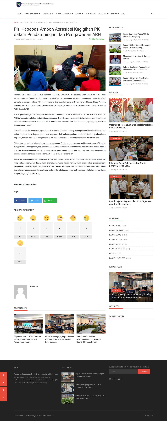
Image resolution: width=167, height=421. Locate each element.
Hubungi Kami (148, 416)
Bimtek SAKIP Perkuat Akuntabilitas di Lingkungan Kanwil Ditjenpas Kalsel (89, 339)
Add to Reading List (97, 39)
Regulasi (103, 13)
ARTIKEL (113, 253)
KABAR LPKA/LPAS (117, 258)
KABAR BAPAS (20, 39)
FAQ (123, 13)
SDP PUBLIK (90, 13)
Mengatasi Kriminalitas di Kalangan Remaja (137, 57)
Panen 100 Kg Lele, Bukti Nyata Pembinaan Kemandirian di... (135, 79)
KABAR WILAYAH (116, 230)
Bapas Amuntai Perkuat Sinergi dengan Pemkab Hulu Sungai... (90, 375)
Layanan (47, 13)
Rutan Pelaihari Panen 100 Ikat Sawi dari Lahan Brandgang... (90, 397)
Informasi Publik (64, 13)
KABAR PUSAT (115, 225)
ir (123, 51)
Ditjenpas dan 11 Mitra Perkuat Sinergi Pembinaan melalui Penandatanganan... (27, 339)
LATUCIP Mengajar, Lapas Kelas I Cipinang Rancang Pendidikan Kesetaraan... (59, 339)
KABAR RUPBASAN (117, 248)
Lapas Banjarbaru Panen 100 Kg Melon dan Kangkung (136, 35)
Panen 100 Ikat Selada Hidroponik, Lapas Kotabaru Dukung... (136, 46)
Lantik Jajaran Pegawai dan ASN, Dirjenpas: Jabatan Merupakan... (130, 202)
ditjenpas (34, 286)
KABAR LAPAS (115, 235)
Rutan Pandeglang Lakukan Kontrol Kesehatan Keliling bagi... (88, 386)
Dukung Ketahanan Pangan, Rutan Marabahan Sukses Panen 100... (136, 68)
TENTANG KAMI (32, 13)
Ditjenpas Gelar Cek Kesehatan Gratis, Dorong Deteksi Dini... (127, 164)
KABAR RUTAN (115, 239)
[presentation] (144, 276)
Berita (114, 13)
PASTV (79, 13)
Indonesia (116, 379)
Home (19, 13)
